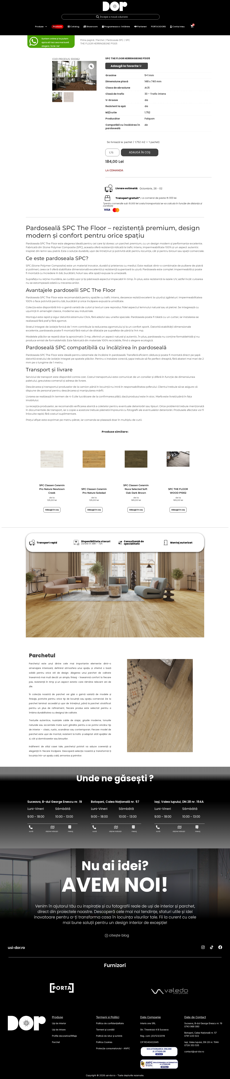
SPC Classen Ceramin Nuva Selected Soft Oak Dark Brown (136, 489)
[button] (126, 66)
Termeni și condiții (105, 1029)
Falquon (150, 118)
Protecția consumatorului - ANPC (113, 1048)
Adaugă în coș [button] (52, 510)
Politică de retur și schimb (109, 1035)
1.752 (147, 112)
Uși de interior (59, 1023)
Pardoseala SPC (114, 40)
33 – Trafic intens (155, 93)
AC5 (147, 87)
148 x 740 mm (153, 81)
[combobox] (110, 17)
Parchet (100, 40)
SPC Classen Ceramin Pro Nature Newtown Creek (52, 489)
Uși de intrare (59, 1029)
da (146, 100)
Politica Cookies (104, 1042)
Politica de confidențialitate (110, 1023)
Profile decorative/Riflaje (64, 1035)
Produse (39, 26)
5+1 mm (149, 75)
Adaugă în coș (139, 152)
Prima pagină (87, 40)
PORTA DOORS (158, 26)
